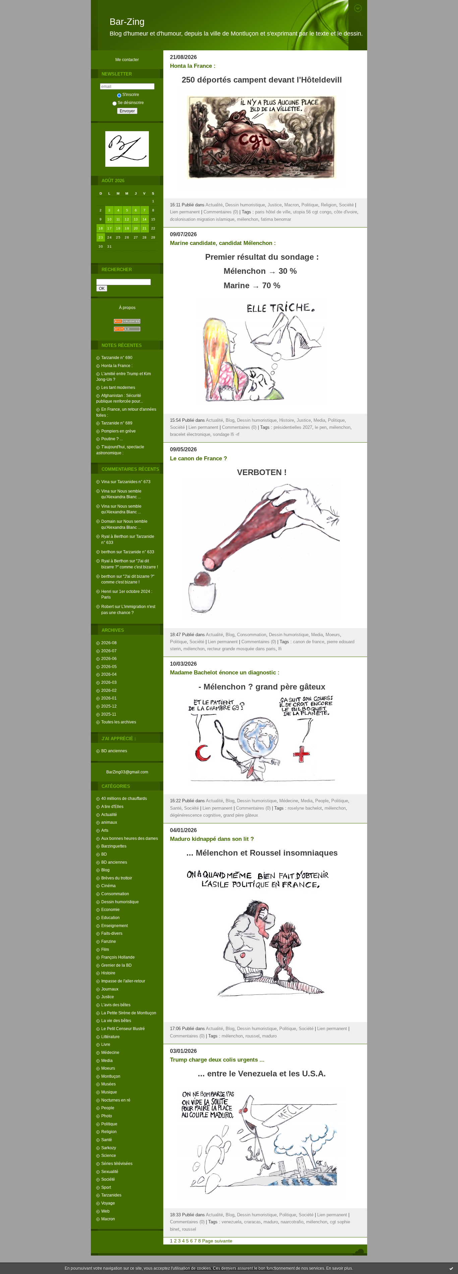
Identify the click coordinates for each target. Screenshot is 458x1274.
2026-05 (109, 666)
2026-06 (109, 658)
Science (108, 1155)
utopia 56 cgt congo (312, 212)
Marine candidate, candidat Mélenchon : (223, 243)
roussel (252, 1036)
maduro (269, 1036)
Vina (105, 481)
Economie (110, 909)
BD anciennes (114, 751)
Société (108, 1179)
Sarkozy (108, 1147)
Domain (108, 521)
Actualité (109, 814)
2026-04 (109, 674)
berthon (108, 552)
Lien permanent (185, 212)
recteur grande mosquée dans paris (241, 649)
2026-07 (109, 651)
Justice (107, 997)
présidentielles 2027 (293, 427)
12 (127, 219)
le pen (321, 427)
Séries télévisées (116, 1163)
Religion (109, 1131)
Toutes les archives (118, 722)
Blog (105, 870)
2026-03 (109, 682)
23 (101, 237)
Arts (104, 830)
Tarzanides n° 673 (134, 481)
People (107, 1108)
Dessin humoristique (120, 902)
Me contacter (127, 59)
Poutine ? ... (112, 439)
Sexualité (109, 1171)
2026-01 (109, 698)
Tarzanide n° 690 (116, 357)
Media (107, 1060)
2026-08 (109, 643)
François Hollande (118, 957)
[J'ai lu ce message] (451, 1268)
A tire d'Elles (112, 806)
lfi (280, 649)
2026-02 (109, 690)
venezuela (231, 1222)
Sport (106, 1187)
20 (136, 228)
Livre (105, 1044)
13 (136, 219)
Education (110, 917)
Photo (106, 1116)
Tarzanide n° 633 (138, 552)
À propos (127, 307)
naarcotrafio (292, 1222)
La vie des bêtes (116, 1020)
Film (105, 949)
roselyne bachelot (305, 808)
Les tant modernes (118, 387)
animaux (109, 822)
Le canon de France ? (198, 458)
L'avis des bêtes (115, 1005)
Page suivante (217, 1240)
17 (109, 228)
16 (101, 228)
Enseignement (114, 925)
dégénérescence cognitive (195, 815)
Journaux (109, 989)
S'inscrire (130, 94)
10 (109, 219)
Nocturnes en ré (115, 1100)
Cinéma (108, 885)
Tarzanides (111, 1195)
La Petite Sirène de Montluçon (128, 1013)
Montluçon (110, 1076)
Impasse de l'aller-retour (123, 981)
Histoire (108, 973)
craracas (252, 1222)
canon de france (308, 642)
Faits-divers (111, 933)
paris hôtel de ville (272, 212)
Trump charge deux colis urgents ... (217, 1060)
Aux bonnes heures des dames (129, 838)
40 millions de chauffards (124, 798)
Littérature (110, 1036)
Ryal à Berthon (114, 536)
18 (118, 228)
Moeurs (108, 1068)
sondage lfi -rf (226, 434)
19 (127, 228)
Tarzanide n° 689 (116, 423)
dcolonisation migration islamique (202, 219)
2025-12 (109, 706)
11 (118, 219)
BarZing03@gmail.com (127, 772)
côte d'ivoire (345, 212)
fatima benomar (276, 219)
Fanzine (108, 941)
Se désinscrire (131, 102)
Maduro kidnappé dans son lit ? (212, 839)
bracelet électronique (190, 434)
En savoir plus (339, 1268)
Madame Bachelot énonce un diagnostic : (225, 672)
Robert (107, 606)
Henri (106, 591)
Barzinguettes (113, 846)
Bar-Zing (127, 22)
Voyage (108, 1203)
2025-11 (108, 714)
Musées (108, 1084)
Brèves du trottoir (116, 878)
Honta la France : (116, 365)
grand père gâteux (240, 815)
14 (144, 219)
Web (105, 1211)
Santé (106, 1139)
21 (144, 228)
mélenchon (247, 219)
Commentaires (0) (221, 212)
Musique (109, 1092)
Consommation (115, 893)
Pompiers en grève (118, 431)
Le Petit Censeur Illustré (123, 1028)
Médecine (110, 1052)
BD (104, 854)
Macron (108, 1219)
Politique (109, 1124)
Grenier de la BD (116, 965)
